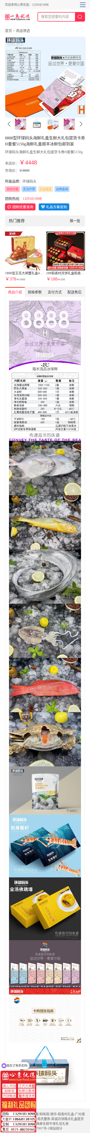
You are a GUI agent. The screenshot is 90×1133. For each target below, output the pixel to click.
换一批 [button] (75, 221)
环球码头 (29, 181)
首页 (8, 31)
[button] (81, 124)
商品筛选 (23, 31)
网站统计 (56, 1128)
